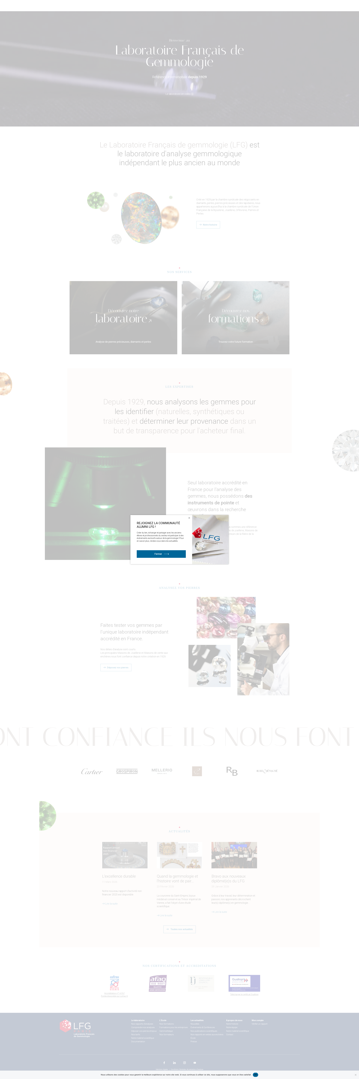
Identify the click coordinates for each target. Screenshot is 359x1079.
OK (255, 1075)
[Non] (355, 1074)
